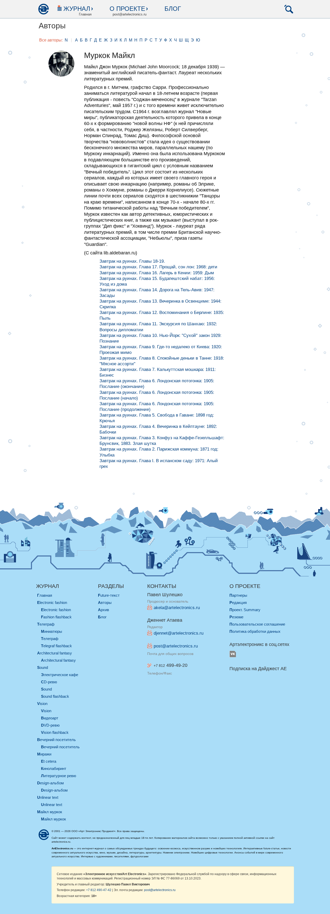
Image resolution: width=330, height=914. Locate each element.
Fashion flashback (56, 617)
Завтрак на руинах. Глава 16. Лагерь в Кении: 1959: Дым (157, 272)
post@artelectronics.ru (176, 646)
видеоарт (49, 718)
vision (42, 703)
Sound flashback (55, 696)
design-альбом (50, 783)
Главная (44, 595)
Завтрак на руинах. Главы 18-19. (132, 261)
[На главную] (43, 9)
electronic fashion (52, 602)
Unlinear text (51, 804)
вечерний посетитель (56, 739)
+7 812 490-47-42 (98, 890)
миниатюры (51, 631)
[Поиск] (289, 9)
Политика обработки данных (254, 631)
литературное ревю (58, 776)
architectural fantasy (54, 653)
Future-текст (109, 595)
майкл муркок (49, 812)
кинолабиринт (53, 768)
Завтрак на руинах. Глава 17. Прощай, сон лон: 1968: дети (158, 266)
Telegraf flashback (56, 646)
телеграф (45, 624)
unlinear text (47, 797)
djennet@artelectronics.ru (178, 633)
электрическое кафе (59, 674)
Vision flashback (55, 732)
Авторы (105, 602)
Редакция (238, 602)
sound (42, 667)
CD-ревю (49, 682)
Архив (103, 610)
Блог (172, 8)
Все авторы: (51, 40)
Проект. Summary (244, 610)
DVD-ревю (50, 725)
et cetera (48, 761)
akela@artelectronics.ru (177, 607)
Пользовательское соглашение (257, 624)
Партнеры (238, 595)
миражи (44, 754)
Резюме (236, 617)
